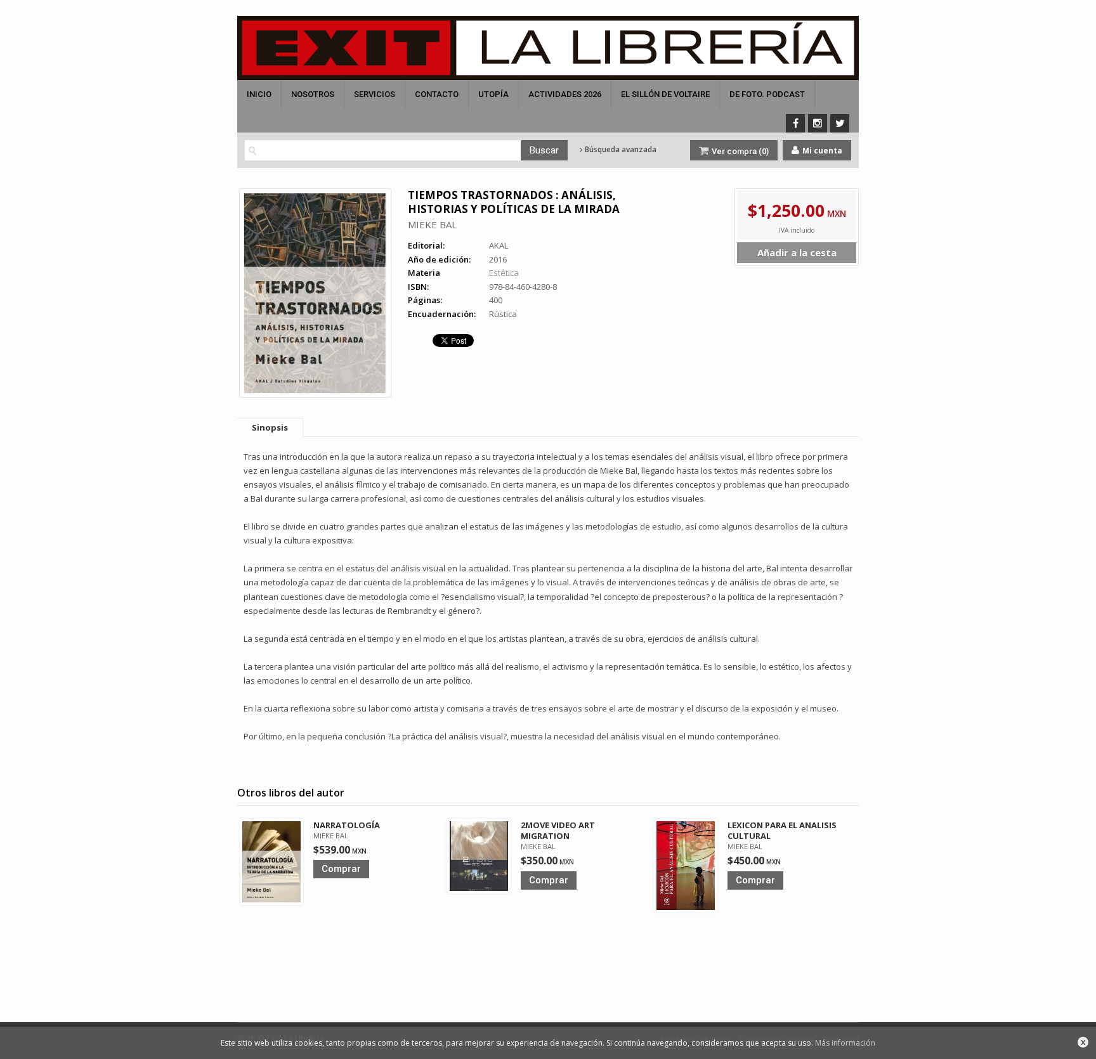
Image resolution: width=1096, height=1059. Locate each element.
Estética (504, 272)
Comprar (341, 868)
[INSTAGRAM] (817, 123)
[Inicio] (548, 48)
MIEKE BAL (432, 224)
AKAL (498, 245)
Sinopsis (270, 427)
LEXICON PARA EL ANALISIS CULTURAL (782, 830)
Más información (845, 1042)
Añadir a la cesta (797, 252)
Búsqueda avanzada (619, 149)
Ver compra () (739, 151)
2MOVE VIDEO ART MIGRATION (558, 830)
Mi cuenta (821, 150)
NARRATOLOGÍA (346, 825)
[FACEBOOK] (795, 123)
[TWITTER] (839, 123)
